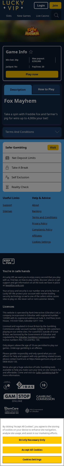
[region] (32, 442)
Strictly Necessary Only (32, 439)
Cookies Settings (32, 459)
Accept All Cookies (32, 449)
